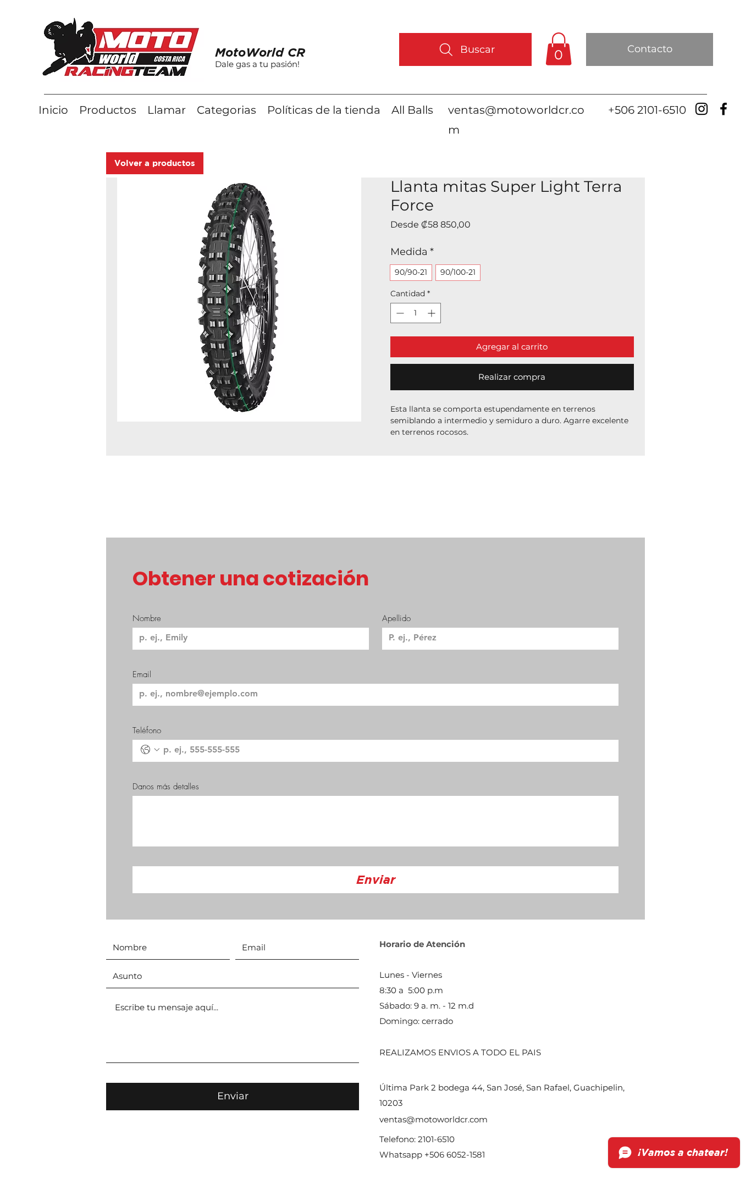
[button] (558, 48)
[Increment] (432, 313)
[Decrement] (399, 313)
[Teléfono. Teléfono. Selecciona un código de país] (150, 749)
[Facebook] (723, 109)
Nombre (146, 618)
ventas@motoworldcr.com (433, 1119)
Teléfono (146, 730)
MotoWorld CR (260, 52)
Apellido (396, 618)
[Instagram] (701, 109)
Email (141, 674)
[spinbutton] (416, 313)
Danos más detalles (165, 786)
